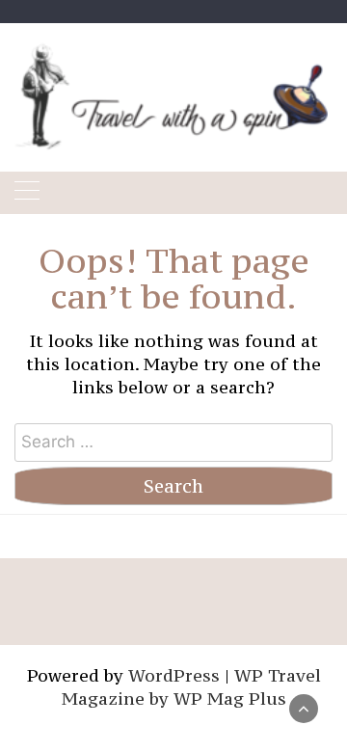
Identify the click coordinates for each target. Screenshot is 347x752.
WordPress (174, 675)
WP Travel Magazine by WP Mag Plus (191, 687)
